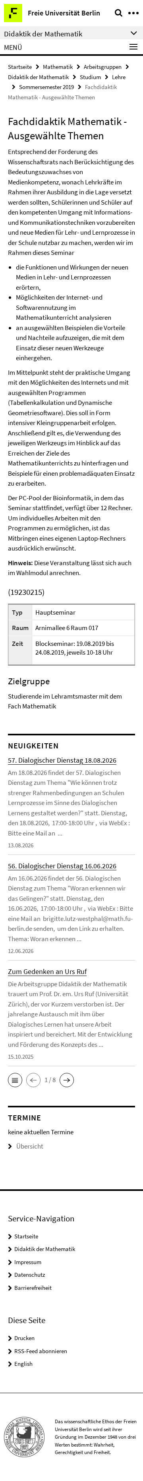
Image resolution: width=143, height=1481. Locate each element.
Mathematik (58, 66)
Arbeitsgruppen (103, 66)
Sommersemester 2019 (46, 87)
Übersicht (29, 1146)
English (23, 1363)
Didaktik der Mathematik (38, 77)
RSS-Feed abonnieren (40, 1351)
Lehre (119, 77)
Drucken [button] (24, 1338)
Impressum (27, 1262)
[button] (15, 1080)
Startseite (20, 66)
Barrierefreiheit (33, 1287)
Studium (90, 77)
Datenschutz (29, 1274)
